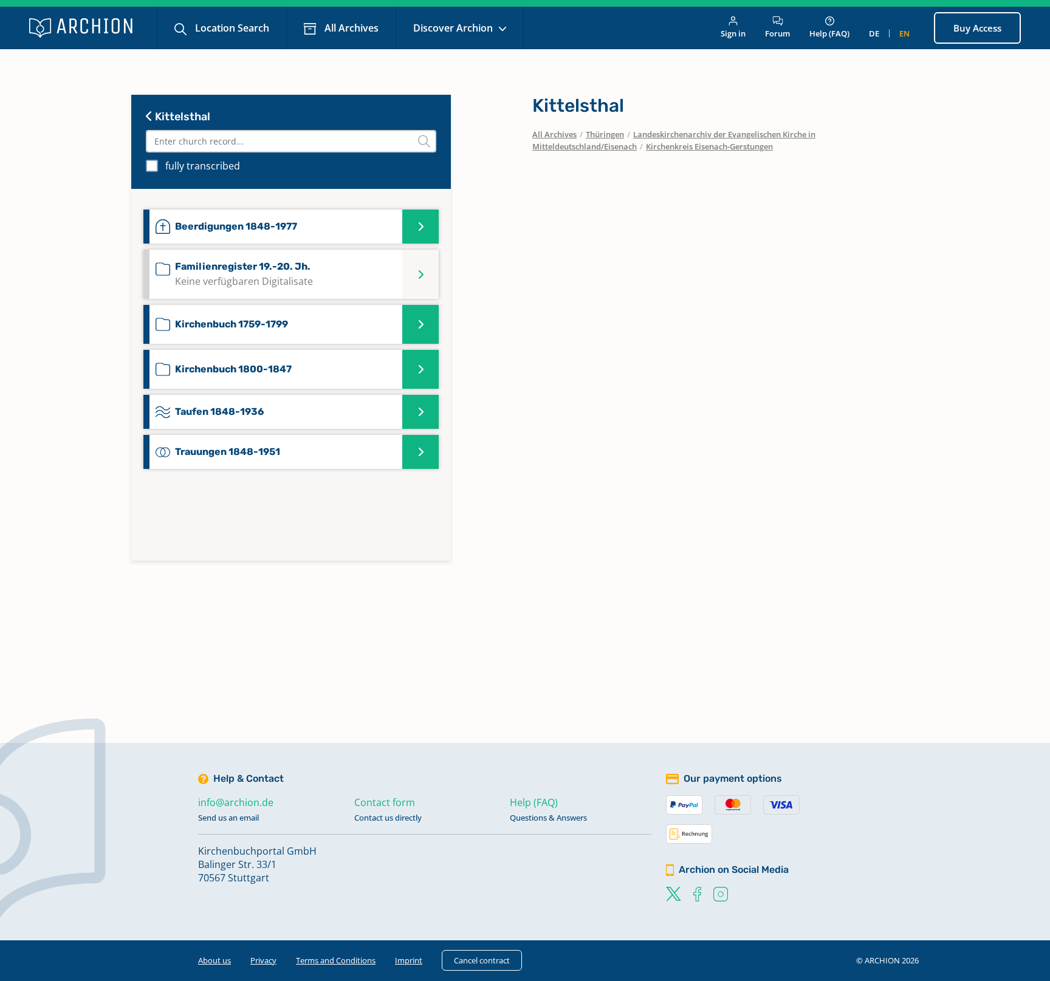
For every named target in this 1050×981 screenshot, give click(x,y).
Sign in (733, 33)
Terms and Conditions (336, 960)
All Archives (350, 28)
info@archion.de (235, 802)
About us (214, 960)
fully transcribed (202, 166)
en (904, 33)
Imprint (408, 960)
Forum (777, 33)
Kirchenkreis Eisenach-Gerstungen (709, 146)
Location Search (231, 28)
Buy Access (977, 28)
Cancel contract (482, 960)
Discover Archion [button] (454, 28)
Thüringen (605, 134)
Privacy (263, 960)
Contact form (384, 802)
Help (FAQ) (829, 33)
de (874, 33)
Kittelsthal (181, 116)
